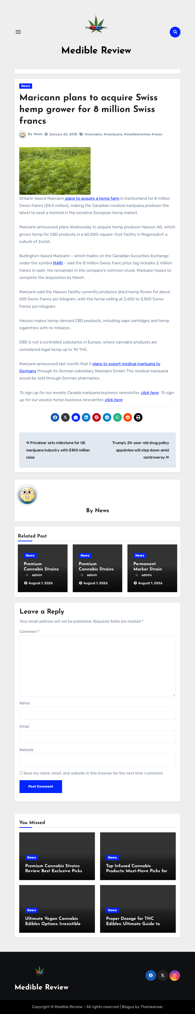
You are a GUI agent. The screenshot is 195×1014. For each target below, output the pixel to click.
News (25, 86)
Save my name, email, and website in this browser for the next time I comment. (94, 773)
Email (24, 726)
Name (25, 703)
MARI (58, 263)
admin (37, 575)
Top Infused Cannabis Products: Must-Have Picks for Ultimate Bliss (136, 871)
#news (156, 134)
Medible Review (96, 51)
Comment (29, 631)
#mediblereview (137, 134)
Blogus (128, 1006)
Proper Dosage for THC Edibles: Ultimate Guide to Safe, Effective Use (133, 924)
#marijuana (112, 134)
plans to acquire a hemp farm (91, 198)
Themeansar (151, 1006)
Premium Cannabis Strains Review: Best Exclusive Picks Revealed (53, 871)
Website (27, 750)
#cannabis (93, 134)
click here (150, 392)
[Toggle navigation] (18, 32)
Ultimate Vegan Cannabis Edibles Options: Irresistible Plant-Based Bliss (53, 924)
